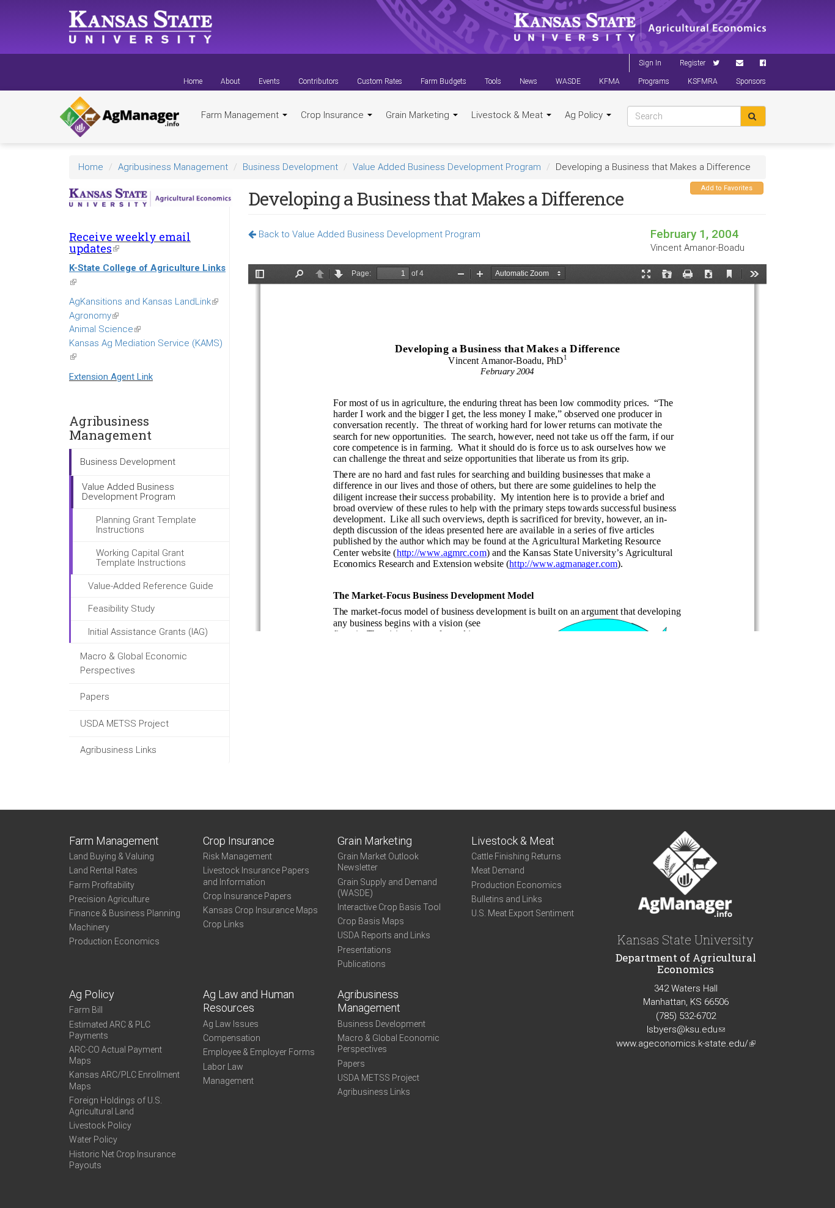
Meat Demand (497, 870)
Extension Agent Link (111, 376)
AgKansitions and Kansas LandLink (143, 301)
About (230, 81)
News (528, 81)
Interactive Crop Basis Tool (389, 907)
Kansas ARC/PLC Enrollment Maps (124, 1080)
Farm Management (241, 114)
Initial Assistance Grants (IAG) (148, 631)
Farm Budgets (443, 81)
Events (269, 81)
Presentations (364, 950)
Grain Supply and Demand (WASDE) (387, 887)
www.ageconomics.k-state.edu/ (686, 1043)
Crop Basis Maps (370, 921)
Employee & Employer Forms (259, 1052)
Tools (493, 81)
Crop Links (223, 924)
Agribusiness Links (118, 749)
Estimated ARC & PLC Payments (109, 1030)
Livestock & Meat (508, 114)
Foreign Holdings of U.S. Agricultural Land (115, 1105)
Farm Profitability (101, 885)
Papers (94, 696)
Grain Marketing (419, 114)
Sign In (650, 63)
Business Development (290, 166)
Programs (653, 81)
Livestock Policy (100, 1125)
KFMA (609, 81)
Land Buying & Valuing (111, 856)
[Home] (119, 117)
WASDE (568, 81)
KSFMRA (703, 81)
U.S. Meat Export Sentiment (522, 913)
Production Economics (114, 941)
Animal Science (105, 329)
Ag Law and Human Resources (248, 1001)
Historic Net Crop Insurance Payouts (122, 1159)
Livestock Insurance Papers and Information (256, 875)
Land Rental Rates (103, 870)
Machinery (89, 927)
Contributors (318, 81)
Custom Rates (379, 81)
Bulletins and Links (506, 899)
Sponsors (751, 81)
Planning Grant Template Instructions (146, 525)
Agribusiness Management (173, 166)
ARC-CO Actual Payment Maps (115, 1055)
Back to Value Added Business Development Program (368, 234)
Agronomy (94, 315)
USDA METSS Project (124, 723)
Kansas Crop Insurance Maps (260, 910)
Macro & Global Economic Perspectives (133, 663)
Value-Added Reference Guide (150, 585)
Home (192, 81)
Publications (361, 964)
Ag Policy (585, 114)
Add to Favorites (726, 188)
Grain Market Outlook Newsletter (378, 861)
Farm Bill (86, 1010)
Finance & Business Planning (124, 913)
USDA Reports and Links (383, 935)
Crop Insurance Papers (247, 896)
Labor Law (223, 1067)
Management (228, 1081)
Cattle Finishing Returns (516, 856)
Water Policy (93, 1139)
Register (692, 63)
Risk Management (237, 856)
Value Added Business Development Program (447, 166)
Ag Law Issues (231, 1024)
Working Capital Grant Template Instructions (141, 558)
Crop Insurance (333, 114)
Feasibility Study (121, 608)
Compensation (231, 1038)
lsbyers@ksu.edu (686, 1029)
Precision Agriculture (109, 899)
